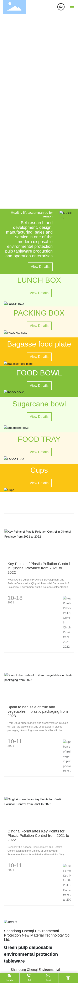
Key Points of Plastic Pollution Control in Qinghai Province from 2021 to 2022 (38, 568)
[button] (37, 204)
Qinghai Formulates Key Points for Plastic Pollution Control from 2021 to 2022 (38, 835)
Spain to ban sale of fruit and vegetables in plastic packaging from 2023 (37, 711)
